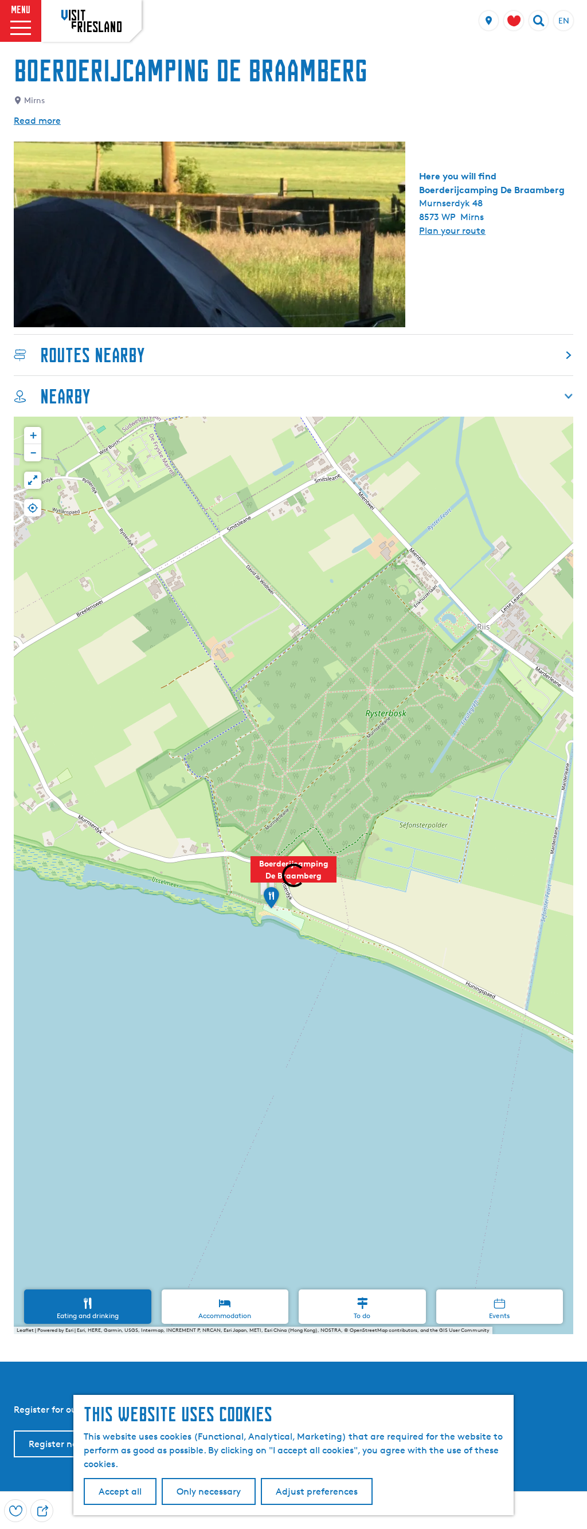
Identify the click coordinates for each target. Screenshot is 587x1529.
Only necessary (209, 1491)
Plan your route (452, 230)
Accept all (120, 1491)
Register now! (58, 1443)
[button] (271, 901)
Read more (37, 120)
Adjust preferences (317, 1491)
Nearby (65, 396)
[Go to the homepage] (91, 21)
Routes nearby (92, 355)
